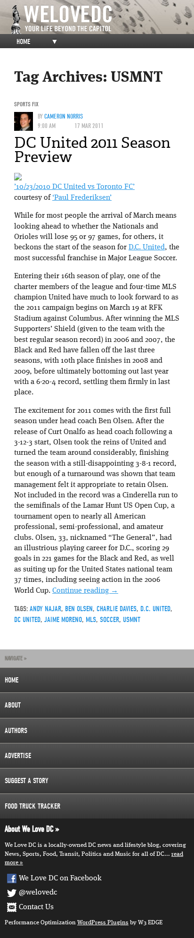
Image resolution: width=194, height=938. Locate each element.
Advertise (18, 755)
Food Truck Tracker (32, 806)
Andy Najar (45, 609)
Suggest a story (26, 780)
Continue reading (85, 591)
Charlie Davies (117, 609)
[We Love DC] (101, 19)
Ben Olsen (79, 609)
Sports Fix (26, 104)
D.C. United (147, 247)
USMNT (131, 619)
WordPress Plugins (103, 923)
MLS (91, 619)
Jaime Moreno (63, 619)
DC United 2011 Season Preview (92, 150)
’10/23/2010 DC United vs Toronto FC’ (74, 187)
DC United (27, 619)
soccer (109, 619)
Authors (16, 730)
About (13, 705)
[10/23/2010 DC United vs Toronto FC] (18, 176)
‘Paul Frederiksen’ (82, 198)
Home (23, 41)
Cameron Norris (63, 116)
